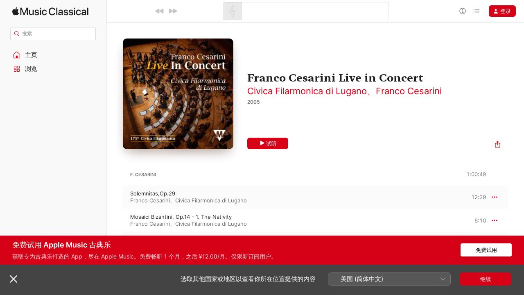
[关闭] (13, 279)
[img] (50, 11)
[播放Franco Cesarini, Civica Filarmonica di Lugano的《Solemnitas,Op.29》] (114, 197)
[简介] (462, 11)
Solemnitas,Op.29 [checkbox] (152, 193)
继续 (485, 279)
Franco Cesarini (409, 91)
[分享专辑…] (497, 145)
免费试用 (486, 250)
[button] (53, 55)
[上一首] (159, 11)
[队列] (476, 11)
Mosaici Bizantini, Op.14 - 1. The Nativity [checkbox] (181, 216)
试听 (271, 143)
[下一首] (172, 11)
